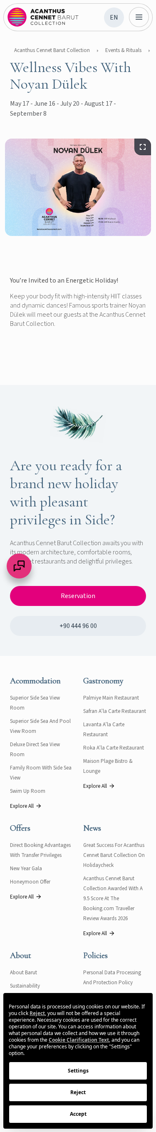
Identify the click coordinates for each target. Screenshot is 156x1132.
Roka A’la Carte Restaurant (113, 748)
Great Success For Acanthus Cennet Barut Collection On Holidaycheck (114, 855)
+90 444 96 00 (78, 626)
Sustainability (25, 986)
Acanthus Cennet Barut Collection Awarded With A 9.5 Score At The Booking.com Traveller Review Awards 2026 (113, 898)
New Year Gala (26, 868)
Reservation (78, 596)
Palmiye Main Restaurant (111, 698)
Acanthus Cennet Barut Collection (52, 50)
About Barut (23, 972)
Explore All (22, 806)
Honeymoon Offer (30, 882)
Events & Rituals (123, 50)
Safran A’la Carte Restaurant (114, 711)
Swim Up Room (27, 791)
